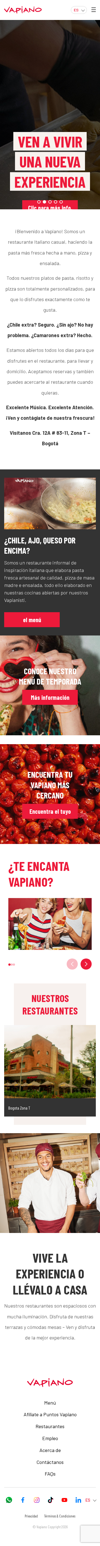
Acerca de (50, 1450)
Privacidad (31, 1516)
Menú (50, 1403)
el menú (32, 620)
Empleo (50, 1438)
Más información (50, 697)
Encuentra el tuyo (50, 811)
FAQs (50, 1474)
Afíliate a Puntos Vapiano (50, 1414)
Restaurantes (50, 1426)
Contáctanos (50, 1462)
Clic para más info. (50, 208)
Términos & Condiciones (59, 1516)
